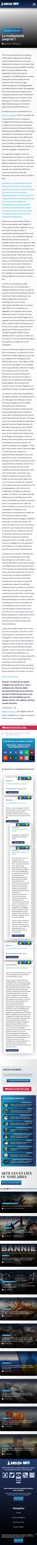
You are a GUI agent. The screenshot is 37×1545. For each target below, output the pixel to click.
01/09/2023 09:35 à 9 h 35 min (16, 803)
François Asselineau (9, 115)
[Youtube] (18, 1475)
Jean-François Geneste (10, 676)
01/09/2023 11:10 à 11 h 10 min (20, 830)
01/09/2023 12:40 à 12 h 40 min (20, 853)
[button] (34, 4)
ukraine (16, 735)
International (8, 31)
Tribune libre (16, 31)
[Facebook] (5, 1475)
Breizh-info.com (10, 711)
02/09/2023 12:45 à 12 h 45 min (17, 968)
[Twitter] (11, 1475)
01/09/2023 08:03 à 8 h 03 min (16, 784)
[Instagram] (32, 1475)
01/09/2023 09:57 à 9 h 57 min (16, 948)
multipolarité (9, 735)
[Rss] (25, 1475)
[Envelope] (18, 1480)
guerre (11, 733)
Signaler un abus (13, 792)
